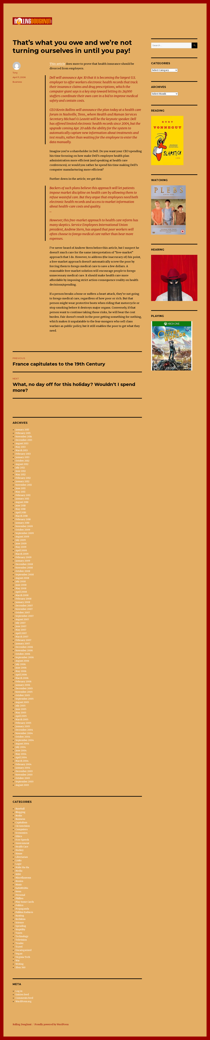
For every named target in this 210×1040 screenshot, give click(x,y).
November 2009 (24, 526)
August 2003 (22, 785)
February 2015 (23, 433)
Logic (18, 864)
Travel (18, 946)
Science (19, 922)
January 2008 (22, 602)
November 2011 (23, 485)
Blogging (20, 812)
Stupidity (20, 929)
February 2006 (23, 681)
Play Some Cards (24, 902)
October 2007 (22, 612)
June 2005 (20, 709)
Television (21, 939)
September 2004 (24, 740)
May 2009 (20, 547)
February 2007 (23, 640)
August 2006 (22, 660)
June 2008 (20, 585)
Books (18, 815)
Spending (20, 926)
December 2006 (24, 647)
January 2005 (22, 726)
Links (18, 860)
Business (17, 82)
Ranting (19, 915)
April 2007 (21, 633)
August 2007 (22, 619)
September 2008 (24, 574)
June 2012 (20, 471)
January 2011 (22, 498)
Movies (19, 881)
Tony (15, 72)
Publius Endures (24, 912)
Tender (19, 943)
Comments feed (24, 998)
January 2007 (22, 643)
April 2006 (21, 674)
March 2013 (21, 450)
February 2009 (23, 557)
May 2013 (20, 447)
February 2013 (23, 453)
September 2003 (24, 781)
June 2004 (21, 750)
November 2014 (23, 436)
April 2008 (21, 591)
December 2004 (24, 729)
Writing (19, 964)
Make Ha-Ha (22, 867)
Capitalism (21, 822)
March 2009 (21, 554)
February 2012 (23, 478)
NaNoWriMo (21, 888)
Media (18, 870)
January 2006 (22, 685)
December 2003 (24, 771)
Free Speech (22, 839)
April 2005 (21, 716)
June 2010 (20, 505)
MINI (18, 874)
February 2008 (23, 598)
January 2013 (22, 457)
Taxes (18, 933)
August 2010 (21, 502)
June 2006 (20, 667)
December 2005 (24, 688)
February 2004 (23, 764)
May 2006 (20, 671)
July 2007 (20, 623)
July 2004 (20, 747)
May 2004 (20, 754)
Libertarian (21, 857)
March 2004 (22, 761)
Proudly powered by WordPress (51, 1024)
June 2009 (20, 543)
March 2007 (21, 636)
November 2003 (23, 774)
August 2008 (22, 578)
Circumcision (22, 826)
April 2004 (21, 757)
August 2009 (22, 536)
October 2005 (22, 695)
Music (18, 884)
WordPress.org (23, 1001)
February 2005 (23, 723)
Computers (21, 829)
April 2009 (21, 550)
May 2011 (20, 491)
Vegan (18, 953)
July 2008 (20, 581)
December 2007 (24, 605)
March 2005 (21, 719)
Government (22, 843)
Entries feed (22, 994)
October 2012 (22, 460)
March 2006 (21, 678)
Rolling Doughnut (22, 1024)
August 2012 (21, 464)
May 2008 (20, 588)
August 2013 (21, 443)
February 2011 (22, 495)
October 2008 (22, 571)
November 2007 (23, 609)
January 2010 (22, 522)
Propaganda (22, 908)
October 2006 (22, 654)
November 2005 (23, 692)
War (17, 960)
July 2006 (20, 664)
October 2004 (22, 736)
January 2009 (22, 560)
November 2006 (24, 650)
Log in (18, 991)
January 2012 (22, 481)
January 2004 (22, 767)
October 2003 (22, 778)
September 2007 (24, 616)
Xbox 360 (20, 967)
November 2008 (24, 567)
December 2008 (24, 564)
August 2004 (22, 743)
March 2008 (21, 595)
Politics (19, 905)
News (18, 891)
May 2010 (20, 509)
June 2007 (20, 626)
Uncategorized (23, 950)
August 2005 (22, 702)
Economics (21, 833)
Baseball (20, 808)
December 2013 (23, 440)
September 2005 (24, 698)
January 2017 (22, 429)
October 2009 (22, 529)
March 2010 (21, 516)
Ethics (18, 836)
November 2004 (24, 733)
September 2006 (24, 657)
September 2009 (24, 533)
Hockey (19, 850)
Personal (20, 895)
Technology (21, 936)
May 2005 (20, 712)
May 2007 (20, 629)
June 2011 (20, 488)
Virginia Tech (22, 957)
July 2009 (20, 540)
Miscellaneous (23, 877)
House (18, 853)
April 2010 (20, 512)
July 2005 (20, 705)
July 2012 (20, 467)
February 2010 (23, 519)
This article (57, 63)
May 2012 (20, 474)
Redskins (20, 919)
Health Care (21, 846)
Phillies (19, 898)
